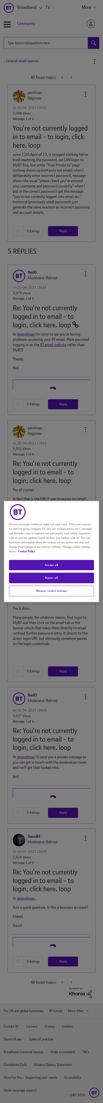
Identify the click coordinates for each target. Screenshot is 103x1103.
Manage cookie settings (51, 590)
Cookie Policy (26, 551)
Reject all (51, 577)
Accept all (51, 564)
